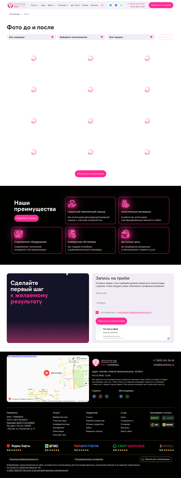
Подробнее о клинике (26, 218)
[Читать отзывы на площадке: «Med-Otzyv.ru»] (166, 447)
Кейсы (89, 428)
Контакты (94, 5)
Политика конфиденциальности (23, 459)
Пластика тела (59, 435)
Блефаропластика (61, 424)
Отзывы (85, 5)
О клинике (62, 5)
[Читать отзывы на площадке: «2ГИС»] (52, 447)
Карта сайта (126, 431)
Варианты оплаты (94, 431)
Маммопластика (60, 417)
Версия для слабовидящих (157, 459)
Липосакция (58, 431)
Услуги (33, 5)
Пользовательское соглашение (89, 459)
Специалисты (127, 421)
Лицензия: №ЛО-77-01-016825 (20, 423)
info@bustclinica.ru (164, 364)
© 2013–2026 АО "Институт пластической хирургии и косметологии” (37, 470)
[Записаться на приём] (161, 5)
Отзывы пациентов (95, 424)
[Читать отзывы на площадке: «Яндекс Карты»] (18, 447)
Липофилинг (58, 428)
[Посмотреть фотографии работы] (34, 58)
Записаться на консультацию (90, 174)
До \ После (75, 5)
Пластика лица (59, 421)
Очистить (166, 37)
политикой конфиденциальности (134, 312)
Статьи (89, 417)
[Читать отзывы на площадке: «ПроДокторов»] (86, 447)
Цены (43, 5)
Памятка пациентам (95, 421)
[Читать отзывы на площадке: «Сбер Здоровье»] (129, 447)
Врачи (50, 5)
